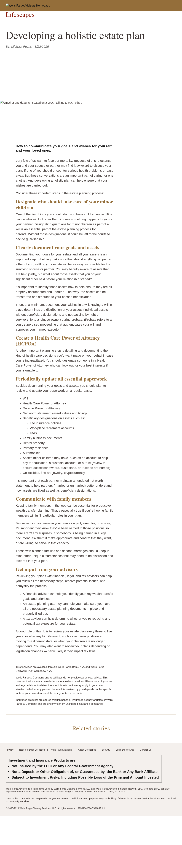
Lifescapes (20, 14)
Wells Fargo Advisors (61, 750)
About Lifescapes (87, 750)
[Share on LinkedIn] (13, 54)
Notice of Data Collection (32, 750)
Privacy (10, 750)
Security (106, 750)
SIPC (156, 788)
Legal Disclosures (125, 750)
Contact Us (145, 750)
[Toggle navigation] (170, 5)
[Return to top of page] (172, 837)
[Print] (25, 54)
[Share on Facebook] (8, 54)
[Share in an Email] (19, 54)
